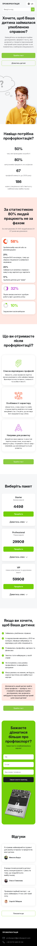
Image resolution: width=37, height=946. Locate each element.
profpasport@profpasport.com (18, 938)
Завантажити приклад (18, 780)
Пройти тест (18, 462)
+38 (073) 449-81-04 (14, 942)
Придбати (18, 514)
